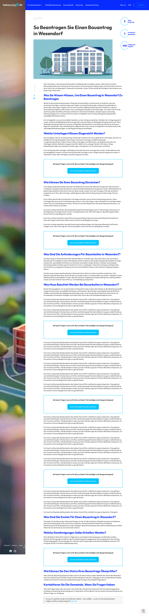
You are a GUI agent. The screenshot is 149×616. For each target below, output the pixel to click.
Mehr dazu (74, 601)
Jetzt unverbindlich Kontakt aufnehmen (83, 171)
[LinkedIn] (34, 98)
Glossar (21, 545)
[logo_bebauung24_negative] (12, 4)
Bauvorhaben (80, 164)
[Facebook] (34, 95)
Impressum (14, 545)
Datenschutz (7, 545)
